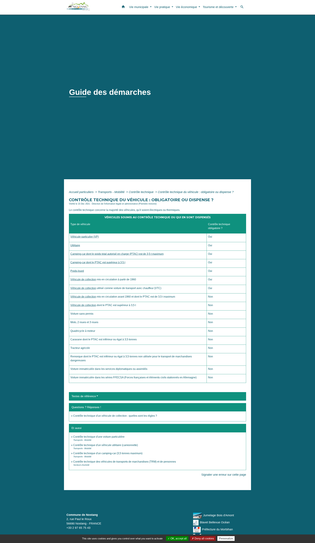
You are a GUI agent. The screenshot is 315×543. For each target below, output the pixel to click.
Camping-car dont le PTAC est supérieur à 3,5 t (97, 262)
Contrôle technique (141, 192)
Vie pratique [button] (162, 7)
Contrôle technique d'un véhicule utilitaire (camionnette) (105, 445)
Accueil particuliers (81, 192)
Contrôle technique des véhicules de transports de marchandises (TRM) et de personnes (124, 461)
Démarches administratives (128, 100)
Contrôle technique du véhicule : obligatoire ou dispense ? (196, 192)
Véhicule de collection (83, 279)
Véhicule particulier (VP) (84, 236)
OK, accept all (178, 538)
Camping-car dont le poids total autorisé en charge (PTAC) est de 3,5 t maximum (117, 253)
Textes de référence (84, 396)
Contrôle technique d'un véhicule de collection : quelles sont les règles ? (115, 415)
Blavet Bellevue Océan (215, 522)
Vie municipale (94, 100)
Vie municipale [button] (139, 7)
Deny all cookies (204, 538)
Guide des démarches (167, 100)
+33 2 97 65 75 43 (78, 527)
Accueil (75, 100)
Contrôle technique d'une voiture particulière (99, 436)
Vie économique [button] (187, 7)
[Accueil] (86, 7)
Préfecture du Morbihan (217, 529)
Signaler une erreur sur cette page (223, 474)
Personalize (226, 538)
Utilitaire (75, 245)
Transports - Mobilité (111, 192)
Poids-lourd (77, 271)
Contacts (77, 503)
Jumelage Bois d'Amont (218, 515)
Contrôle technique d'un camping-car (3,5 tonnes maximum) (107, 453)
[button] (123, 7)
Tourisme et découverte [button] (218, 7)
